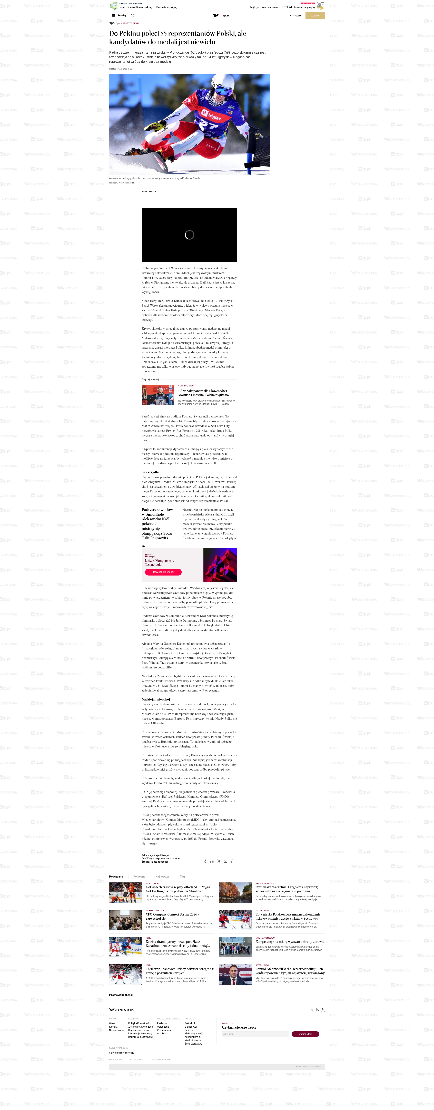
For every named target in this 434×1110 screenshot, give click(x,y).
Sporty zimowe (131, 23)
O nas (112, 1023)
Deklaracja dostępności (140, 1037)
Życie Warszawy (193, 1043)
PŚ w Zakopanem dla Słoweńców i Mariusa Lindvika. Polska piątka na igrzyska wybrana (203, 393)
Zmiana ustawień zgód (140, 1026)
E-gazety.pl (191, 1026)
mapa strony (115, 1060)
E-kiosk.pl (190, 1023)
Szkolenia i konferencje (121, 1052)
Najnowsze (163, 876)
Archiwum (162, 1033)
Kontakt (113, 1026)
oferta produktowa (161, 1060)
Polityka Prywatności (139, 1023)
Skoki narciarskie (186, 386)
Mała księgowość (194, 1033)
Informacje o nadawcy (140, 1033)
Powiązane (116, 876)
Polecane (139, 876)
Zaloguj (315, 15)
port (226, 15)
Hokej (148, 938)
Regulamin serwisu (138, 1030)
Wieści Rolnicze (193, 1040)
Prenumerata (164, 1030)
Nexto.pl (189, 1030)
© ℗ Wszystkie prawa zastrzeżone (161, 858)
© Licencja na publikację (155, 855)
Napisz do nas (116, 1030)
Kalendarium (136, 1060)
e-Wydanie (296, 15)
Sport (118, 23)
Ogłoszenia (163, 1026)
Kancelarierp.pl (193, 1037)
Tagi (182, 876)
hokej (148, 965)
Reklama (162, 1023)
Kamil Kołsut (149, 191)
